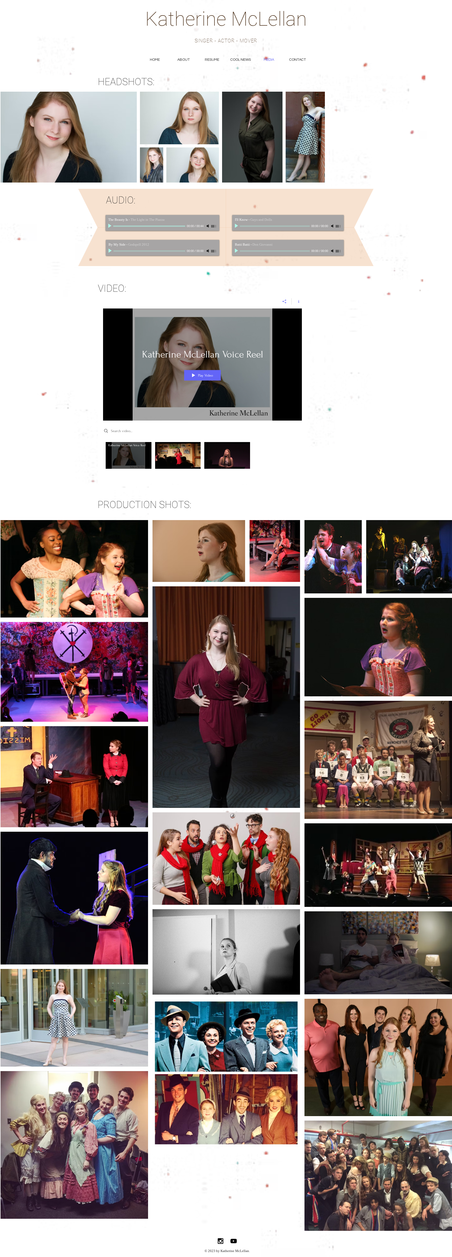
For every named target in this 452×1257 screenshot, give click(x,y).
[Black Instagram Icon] (220, 1241)
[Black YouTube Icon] (234, 1241)
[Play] (110, 226)
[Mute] (208, 226)
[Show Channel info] (297, 301)
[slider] (214, 226)
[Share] (284, 301)
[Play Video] (128, 455)
